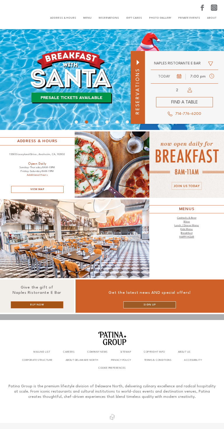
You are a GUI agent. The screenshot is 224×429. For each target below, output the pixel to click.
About (211, 18)
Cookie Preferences (111, 368)
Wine (186, 221)
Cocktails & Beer (187, 218)
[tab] (76, 122)
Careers (68, 352)
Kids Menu (187, 229)
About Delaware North (82, 360)
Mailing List (42, 352)
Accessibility (193, 360)
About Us (184, 352)
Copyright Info (154, 352)
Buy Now (37, 304)
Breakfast (186, 233)
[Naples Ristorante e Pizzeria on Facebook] (203, 7)
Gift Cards (134, 18)
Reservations (109, 18)
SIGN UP (150, 304)
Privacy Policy (121, 360)
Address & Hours (63, 18)
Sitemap (125, 352)
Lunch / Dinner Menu (186, 225)
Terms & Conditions (157, 360)
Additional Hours (37, 175)
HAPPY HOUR (186, 236)
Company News (97, 352)
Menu (87, 18)
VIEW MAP (37, 189)
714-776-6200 (188, 114)
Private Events (189, 18)
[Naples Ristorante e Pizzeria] (18, 14)
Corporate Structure (37, 360)
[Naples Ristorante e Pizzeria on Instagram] (214, 7)
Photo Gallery (160, 18)
